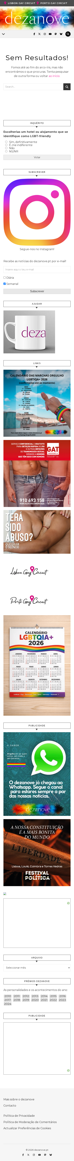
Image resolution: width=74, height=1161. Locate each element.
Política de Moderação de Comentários (30, 1122)
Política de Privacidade (19, 1115)
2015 (53, 996)
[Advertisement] (37, 1047)
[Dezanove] (37, 18)
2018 (17, 1000)
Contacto (9, 1105)
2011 (17, 996)
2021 (44, 1000)
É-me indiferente (21, 145)
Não (12, 148)
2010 (7, 996)
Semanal (12, 284)
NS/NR (13, 151)
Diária (10, 277)
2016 (62, 996)
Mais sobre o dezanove (18, 1099)
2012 (26, 996)
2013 (35, 996)
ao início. (54, 76)
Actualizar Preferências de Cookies (27, 1128)
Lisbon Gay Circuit (21, 3)
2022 (53, 1000)
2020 (35, 1000)
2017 (7, 1000)
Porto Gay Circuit (53, 3)
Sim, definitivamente (23, 142)
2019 (26, 1000)
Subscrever (37, 291)
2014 (44, 996)
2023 (62, 1000)
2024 (7, 1004)
